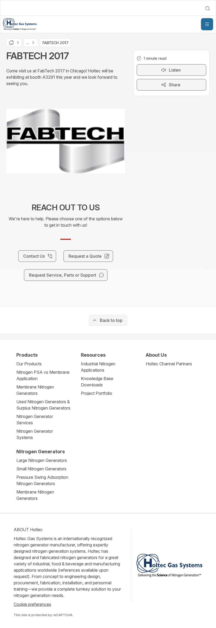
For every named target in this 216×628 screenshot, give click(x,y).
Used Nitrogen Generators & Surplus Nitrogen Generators (43, 405)
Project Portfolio (96, 393)
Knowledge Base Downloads (97, 381)
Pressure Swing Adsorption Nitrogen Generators (42, 480)
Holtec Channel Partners (169, 363)
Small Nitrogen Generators (41, 468)
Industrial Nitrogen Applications (98, 367)
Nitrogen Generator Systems (34, 434)
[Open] (207, 24)
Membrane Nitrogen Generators (35, 390)
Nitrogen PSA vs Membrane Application (43, 375)
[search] (208, 8)
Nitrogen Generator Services (34, 419)
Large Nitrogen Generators (41, 460)
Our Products (29, 363)
